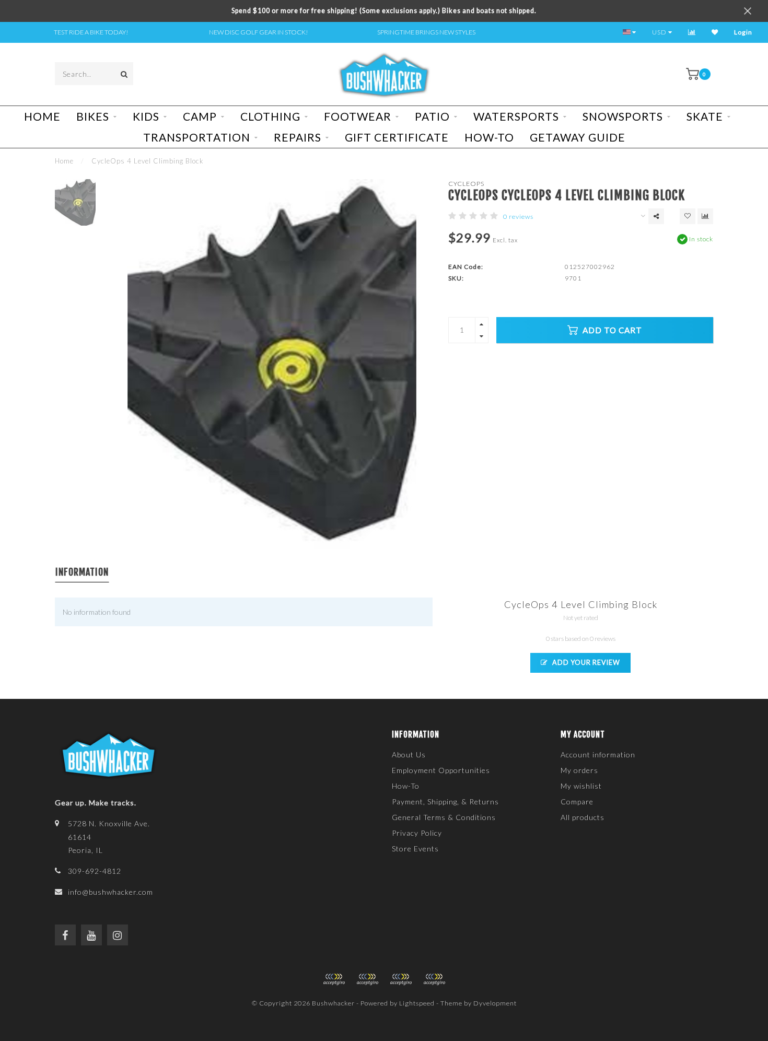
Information (82, 572)
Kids (146, 116)
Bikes (92, 116)
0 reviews (518, 216)
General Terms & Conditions (444, 817)
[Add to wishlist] (687, 216)
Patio (432, 116)
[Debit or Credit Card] (334, 979)
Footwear (357, 116)
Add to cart (611, 330)
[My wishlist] (715, 32)
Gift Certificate (397, 137)
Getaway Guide (577, 137)
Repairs (297, 137)
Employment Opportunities (441, 770)
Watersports (516, 116)
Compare (577, 801)
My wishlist (581, 785)
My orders (579, 770)
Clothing (270, 116)
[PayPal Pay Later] (401, 979)
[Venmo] (434, 979)
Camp (200, 116)
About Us (409, 754)
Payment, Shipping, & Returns (445, 801)
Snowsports (623, 116)
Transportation (196, 137)
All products (582, 817)
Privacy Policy (417, 832)
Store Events (415, 848)
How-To (489, 137)
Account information (598, 754)
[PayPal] (367, 979)
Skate (704, 116)
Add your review (585, 662)
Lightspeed (417, 1003)
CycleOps (466, 184)
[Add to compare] (705, 216)
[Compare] (692, 32)
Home (42, 116)
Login (743, 32)
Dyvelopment (495, 1003)
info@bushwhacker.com (110, 891)
